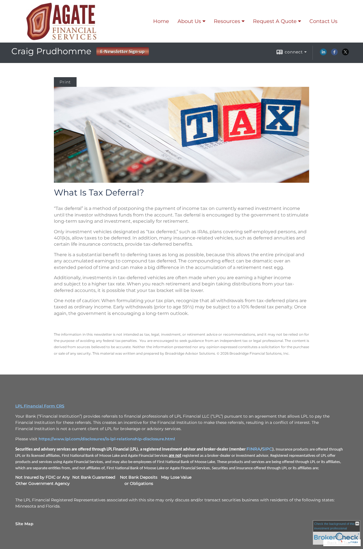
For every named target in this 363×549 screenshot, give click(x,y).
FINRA (253, 449)
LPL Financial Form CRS (39, 406)
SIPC (267, 449)
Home (161, 21)
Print (65, 82)
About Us (189, 21)
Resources (227, 21)
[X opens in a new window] (345, 53)
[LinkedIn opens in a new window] (323, 53)
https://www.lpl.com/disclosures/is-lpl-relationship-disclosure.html (107, 438)
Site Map (24, 523)
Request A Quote (275, 21)
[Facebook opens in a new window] (334, 53)
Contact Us (323, 21)
